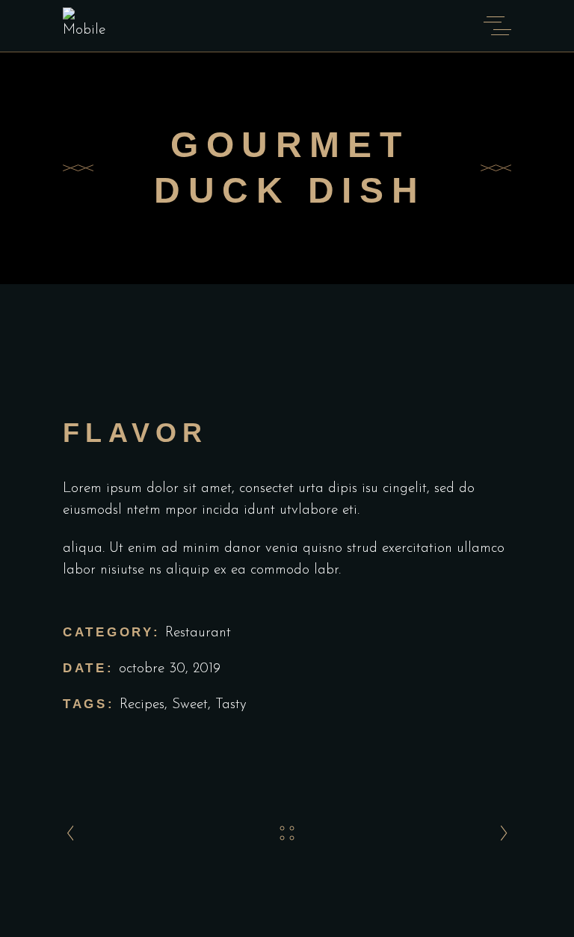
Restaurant (198, 633)
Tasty (231, 705)
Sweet (190, 705)
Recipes (142, 705)
